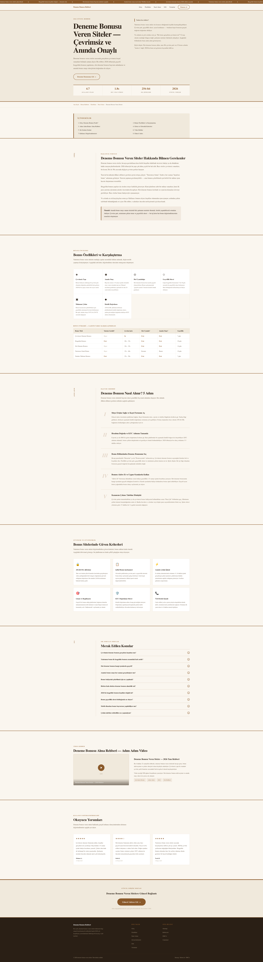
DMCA (165, 936)
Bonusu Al (183, 7)
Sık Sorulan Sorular (85, 130)
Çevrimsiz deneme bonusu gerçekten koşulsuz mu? (145, 652)
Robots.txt (165, 932)
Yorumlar (172, 7)
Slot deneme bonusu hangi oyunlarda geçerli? (145, 666)
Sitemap (165, 928)
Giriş (140, 7)
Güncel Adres (138, 133)
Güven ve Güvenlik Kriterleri (143, 126)
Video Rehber (138, 130)
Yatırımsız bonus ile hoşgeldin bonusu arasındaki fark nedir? (145, 659)
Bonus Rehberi (85, 104)
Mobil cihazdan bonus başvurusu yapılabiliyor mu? (145, 706)
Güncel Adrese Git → (131, 902)
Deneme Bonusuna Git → (86, 77)
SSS (165, 7)
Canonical (165, 940)
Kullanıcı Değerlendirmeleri (88, 133)
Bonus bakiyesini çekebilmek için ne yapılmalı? (145, 679)
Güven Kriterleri (136, 940)
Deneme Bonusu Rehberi (82, 7)
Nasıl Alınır (157, 7)
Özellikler (148, 7)
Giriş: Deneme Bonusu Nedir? (89, 123)
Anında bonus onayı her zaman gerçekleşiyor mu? (145, 673)
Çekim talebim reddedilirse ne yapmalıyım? (145, 713)
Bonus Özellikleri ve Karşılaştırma (145, 123)
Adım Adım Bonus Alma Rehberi (90, 126)
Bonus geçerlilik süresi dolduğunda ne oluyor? (145, 699)
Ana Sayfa (76, 104)
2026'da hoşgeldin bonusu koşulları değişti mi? (145, 693)
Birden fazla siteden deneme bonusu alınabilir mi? (145, 686)
